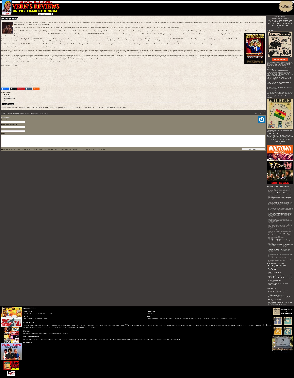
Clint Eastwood (169, 318)
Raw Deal (278, 208)
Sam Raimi (227, 325)
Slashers (153, 313)
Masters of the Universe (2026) (274, 280)
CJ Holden (270, 213)
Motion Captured (93, 339)
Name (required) (4, 119)
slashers (266, 325)
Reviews (29, 14)
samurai (244, 325)
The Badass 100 (27, 313)
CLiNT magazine (27, 345)
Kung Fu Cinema (72, 339)
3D (23, 325)
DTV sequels (134, 325)
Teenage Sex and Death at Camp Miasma (280, 188)
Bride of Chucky (8, 97)
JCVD (164, 325)
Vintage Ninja (166, 339)
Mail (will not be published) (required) (9, 124)
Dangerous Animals (272, 284)
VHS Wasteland (157, 339)
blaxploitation (54, 325)
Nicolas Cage (198, 318)
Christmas (81, 325)
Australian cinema (46, 325)
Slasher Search (28, 327)
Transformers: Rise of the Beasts (275, 272)
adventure (27, 325)
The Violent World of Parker (55, 333)
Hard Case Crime (43, 333)
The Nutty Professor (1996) (274, 304)
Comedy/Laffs (44, 107)
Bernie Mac (4, 104)
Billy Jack (25, 339)
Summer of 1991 (63, 327)
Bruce (60, 325)
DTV (149, 313)
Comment (3, 133)
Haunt (269, 285)
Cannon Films (73, 325)
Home (14, 14)
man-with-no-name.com (83, 339)
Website (3, 129)
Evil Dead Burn (278, 249)
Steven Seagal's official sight (123, 339)
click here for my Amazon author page (280, 70)
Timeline (45, 318)
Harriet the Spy (271, 299)
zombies (93, 327)
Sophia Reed (270, 249)
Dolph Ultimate (58, 339)
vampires (81, 327)
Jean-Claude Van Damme (188, 318)
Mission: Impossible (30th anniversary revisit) (278, 296)
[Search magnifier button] (52, 14)
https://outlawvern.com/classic (285, 352)
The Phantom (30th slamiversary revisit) (276, 266)
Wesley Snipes (232, 318)
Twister (269, 300)
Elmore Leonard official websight (30, 333)
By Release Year (38, 318)
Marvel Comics (171, 325)
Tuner (272, 253)
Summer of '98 (47, 327)
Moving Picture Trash (103, 339)
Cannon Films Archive (34, 339)
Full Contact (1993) (275, 239)
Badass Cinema (21, 14)
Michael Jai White (180, 325)
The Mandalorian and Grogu (274, 292)
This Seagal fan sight (148, 339)
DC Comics (112, 325)
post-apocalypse (204, 325)
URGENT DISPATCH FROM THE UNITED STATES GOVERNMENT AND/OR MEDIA (25, 114)
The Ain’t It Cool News (137, 339)
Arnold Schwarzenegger (153, 318)
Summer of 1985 (54, 327)
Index (25, 318)
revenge (218, 325)
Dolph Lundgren (177, 318)
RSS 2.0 (82, 107)
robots (223, 325)
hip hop (152, 325)
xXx (5, 100)
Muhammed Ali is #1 (9, 98)
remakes (212, 325)
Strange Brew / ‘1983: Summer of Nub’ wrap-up (278, 283)
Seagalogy (258, 325)
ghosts (149, 325)
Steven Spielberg (214, 318)
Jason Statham (158, 325)
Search (34, 14)
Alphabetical (30, 318)
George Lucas (143, 325)
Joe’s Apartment (271, 276)
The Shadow (270, 273)
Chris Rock (11, 104)
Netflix (187, 325)
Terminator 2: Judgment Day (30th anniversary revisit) (279, 275)
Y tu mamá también (260, 114)
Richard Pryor (113, 339)
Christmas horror (90, 325)
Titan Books (65, 333)
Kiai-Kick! (65, 339)
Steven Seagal (206, 318)
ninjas (197, 325)
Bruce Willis (162, 318)
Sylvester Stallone (224, 318)
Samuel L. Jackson (236, 325)
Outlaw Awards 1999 (37, 313)
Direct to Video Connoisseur (47, 339)
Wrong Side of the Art (175, 339)
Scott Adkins (250, 325)
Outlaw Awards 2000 (47, 313)
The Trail (6, 95)
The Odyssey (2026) (272, 295)
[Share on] (42, 89)
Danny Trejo (106, 325)
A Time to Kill (271, 281)
